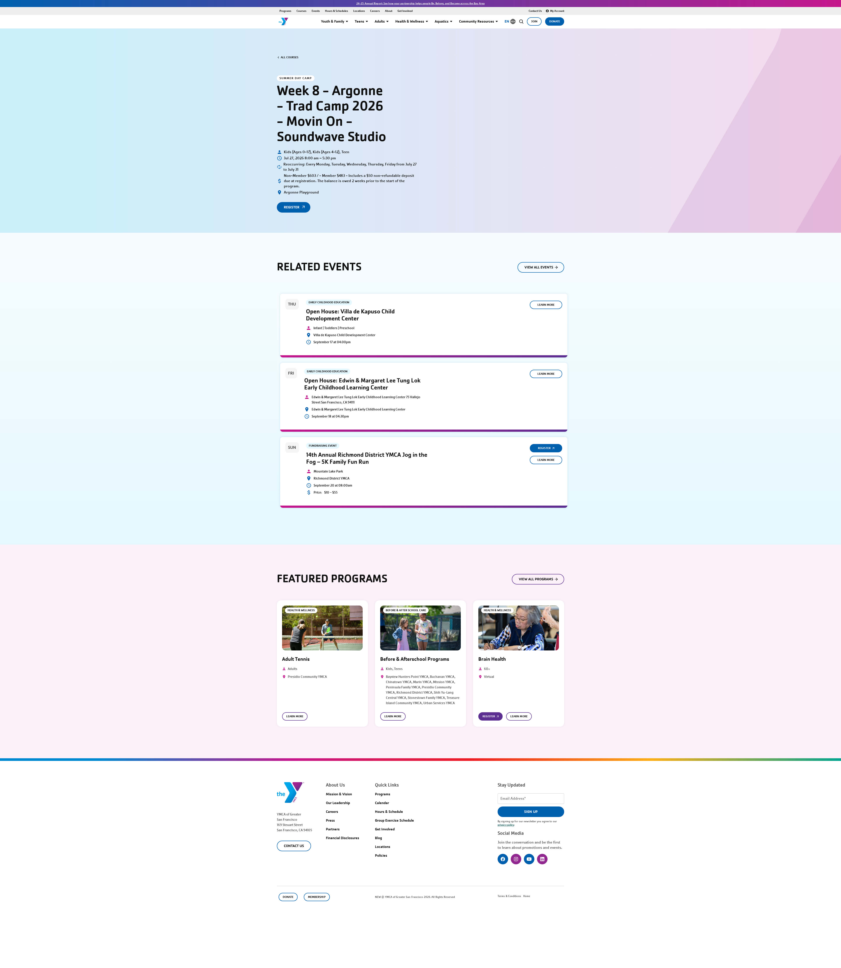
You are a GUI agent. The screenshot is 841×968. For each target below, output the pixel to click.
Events (316, 11)
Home (526, 896)
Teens (359, 21)
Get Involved (405, 11)
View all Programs (536, 579)
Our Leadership (338, 803)
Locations (359, 11)
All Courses (289, 57)
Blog (378, 838)
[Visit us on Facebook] (503, 859)
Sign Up (530, 811)
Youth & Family (332, 21)
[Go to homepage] (283, 21)
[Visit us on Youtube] (529, 859)
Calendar (382, 803)
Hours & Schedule (389, 811)
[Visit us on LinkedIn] (542, 859)
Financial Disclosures (342, 838)
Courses (301, 11)
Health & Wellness (409, 21)
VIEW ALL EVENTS (539, 267)
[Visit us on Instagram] (516, 859)
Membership (316, 897)
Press (330, 820)
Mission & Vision (339, 794)
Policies (381, 855)
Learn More (546, 305)
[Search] (521, 21)
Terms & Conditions (509, 896)
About (388, 11)
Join (534, 21)
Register (544, 448)
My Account (557, 11)
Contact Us (535, 11)
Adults (380, 21)
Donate (554, 21)
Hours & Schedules (336, 11)
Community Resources (476, 21)
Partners (333, 829)
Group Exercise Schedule (394, 820)
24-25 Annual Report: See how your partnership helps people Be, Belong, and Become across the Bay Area (420, 3)
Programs (285, 11)
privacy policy (506, 825)
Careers (375, 11)
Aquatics (442, 21)
